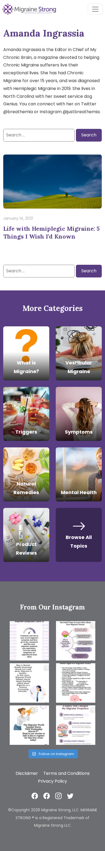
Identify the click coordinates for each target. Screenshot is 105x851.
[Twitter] (70, 795)
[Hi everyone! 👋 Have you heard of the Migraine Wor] (29, 725)
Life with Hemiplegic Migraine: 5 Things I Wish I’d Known (51, 232)
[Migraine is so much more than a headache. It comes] (29, 641)
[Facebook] (35, 795)
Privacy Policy (52, 781)
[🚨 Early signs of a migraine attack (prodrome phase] (75, 683)
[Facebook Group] (46, 795)
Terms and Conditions (66, 773)
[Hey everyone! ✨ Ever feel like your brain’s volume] (29, 683)
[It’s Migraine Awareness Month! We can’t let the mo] (75, 641)
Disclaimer (27, 773)
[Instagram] (58, 795)
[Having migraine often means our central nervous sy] (75, 725)
